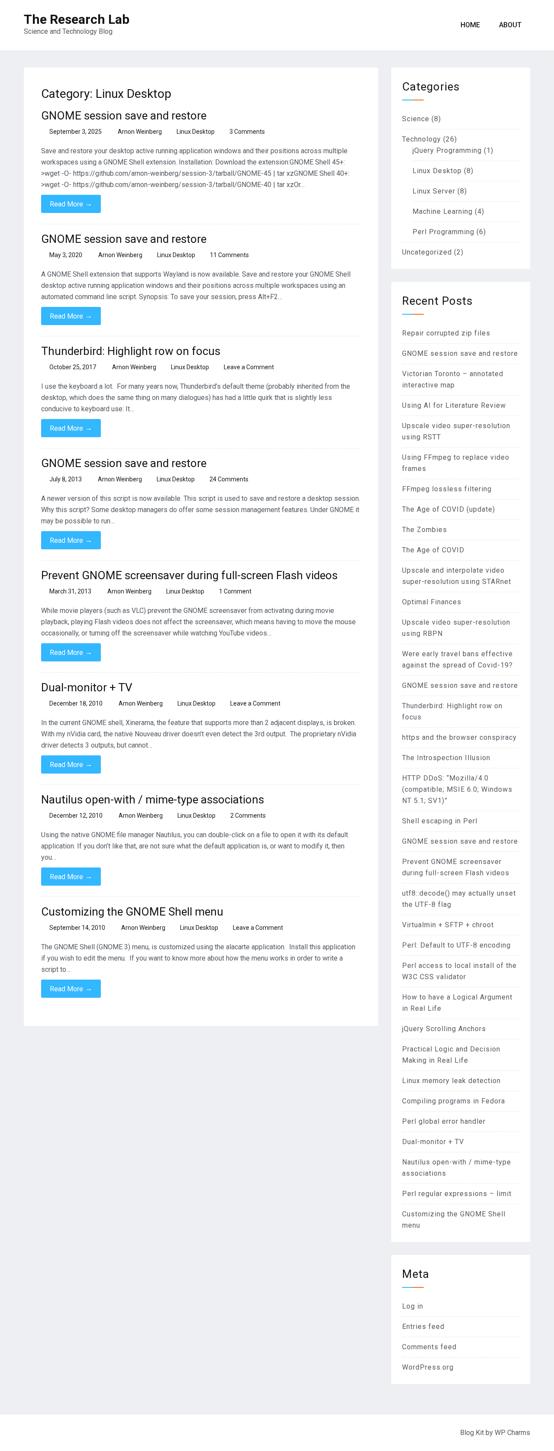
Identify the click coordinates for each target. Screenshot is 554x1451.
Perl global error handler (444, 1121)
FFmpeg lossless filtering (447, 489)
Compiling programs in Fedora (453, 1101)
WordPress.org (428, 1367)
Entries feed (423, 1326)
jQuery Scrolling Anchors (444, 1029)
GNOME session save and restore (123, 115)
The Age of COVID (433, 550)
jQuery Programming (447, 150)
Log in (412, 1306)
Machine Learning (442, 211)
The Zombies (424, 530)
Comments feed (429, 1347)
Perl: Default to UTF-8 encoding (456, 945)
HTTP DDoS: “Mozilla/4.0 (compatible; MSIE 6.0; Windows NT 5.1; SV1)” (457, 789)
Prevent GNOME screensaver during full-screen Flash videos (189, 575)
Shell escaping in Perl (439, 821)
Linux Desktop (196, 131)
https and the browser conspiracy (459, 737)
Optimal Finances (431, 602)
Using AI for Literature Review (454, 405)
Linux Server (433, 191)
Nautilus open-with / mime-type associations (152, 799)
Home (470, 25)
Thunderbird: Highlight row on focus (130, 351)
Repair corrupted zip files (446, 333)
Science (415, 119)
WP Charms (512, 1432)
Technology (421, 139)
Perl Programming (443, 232)
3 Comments (247, 131)
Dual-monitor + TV (86, 687)
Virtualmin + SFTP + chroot (448, 925)
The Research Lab (76, 19)
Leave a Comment (249, 367)
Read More (71, 204)
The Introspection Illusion (446, 758)
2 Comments (248, 815)
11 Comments (229, 255)
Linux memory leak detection (451, 1081)
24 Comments (228, 479)
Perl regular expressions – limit (457, 1194)
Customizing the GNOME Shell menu (132, 911)
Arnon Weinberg (140, 131)
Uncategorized (427, 252)
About (510, 25)
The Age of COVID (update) (448, 509)
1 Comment (235, 591)
